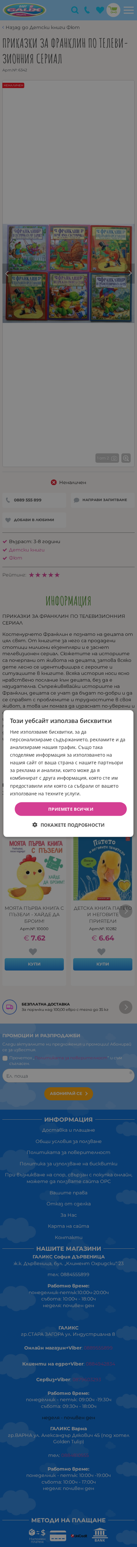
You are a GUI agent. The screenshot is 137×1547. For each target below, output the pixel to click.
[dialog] (68, 773)
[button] (69, 825)
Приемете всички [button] (70, 809)
